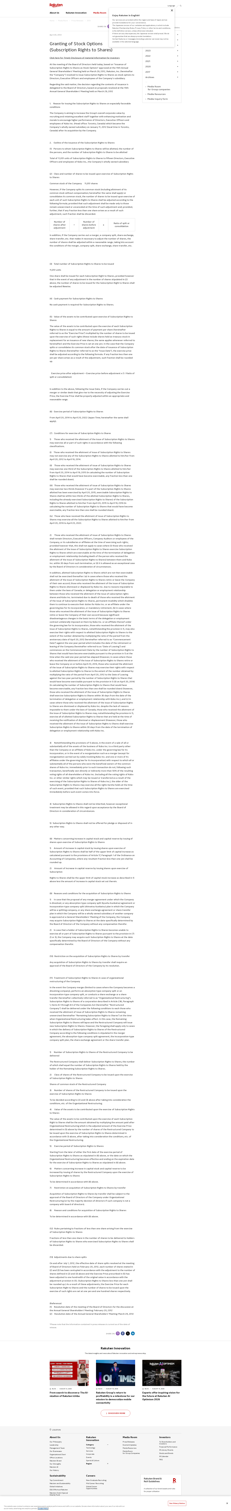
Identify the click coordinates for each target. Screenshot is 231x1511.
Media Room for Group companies (159, 88)
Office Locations (56, 1458)
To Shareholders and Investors (167, 1443)
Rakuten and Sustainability (60, 1483)
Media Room (99, 13)
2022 (148, 55)
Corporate (90, 1454)
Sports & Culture (92, 1460)
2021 (147, 61)
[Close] (172, 10)
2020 (148, 66)
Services (89, 1451)
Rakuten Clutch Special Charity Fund (59, 1494)
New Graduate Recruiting (96, 1480)
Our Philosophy (56, 1442)
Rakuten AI (54, 1467)
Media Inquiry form (158, 99)
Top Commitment (56, 1480)
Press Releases (77, 20)
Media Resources (157, 94)
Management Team (57, 1448)
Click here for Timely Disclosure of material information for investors (85, 57)
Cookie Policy (43, 1508)
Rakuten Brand (55, 1461)
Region (89, 1464)
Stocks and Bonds (166, 1453)
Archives (149, 77)
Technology (90, 1448)
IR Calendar (163, 1456)
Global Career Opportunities (91, 1487)
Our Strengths (55, 1464)
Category (90, 1445)
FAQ (161, 1459)
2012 (89, 20)
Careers (90, 1475)
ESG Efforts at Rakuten (59, 1490)
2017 (147, 72)
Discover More (116, 1413)
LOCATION (56, 1430)
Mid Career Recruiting (95, 1483)
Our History (54, 1470)
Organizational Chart (58, 1454)
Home (52, 20)
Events (88, 1457)
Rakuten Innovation (76, 13)
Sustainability (58, 1475)
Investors (164, 1437)
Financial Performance (168, 1447)
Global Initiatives (56, 1486)
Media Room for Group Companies (131, 1452)
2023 (148, 50)
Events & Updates (129, 1445)
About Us (54, 13)
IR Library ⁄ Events (166, 1450)
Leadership (54, 1445)
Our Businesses (56, 1451)
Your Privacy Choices (177, 1503)
